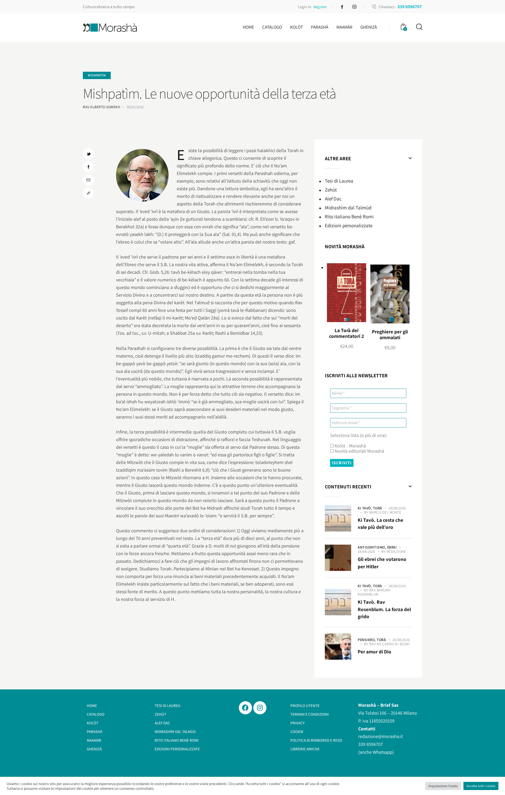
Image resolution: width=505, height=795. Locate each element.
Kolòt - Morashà (350, 445)
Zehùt (331, 190)
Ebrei (392, 547)
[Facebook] (245, 707)
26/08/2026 (401, 639)
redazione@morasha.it (380, 736)
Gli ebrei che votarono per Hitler (382, 563)
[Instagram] (259, 707)
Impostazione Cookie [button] (443, 786)
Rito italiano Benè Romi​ (349, 216)
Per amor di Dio (374, 651)
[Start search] (419, 27)
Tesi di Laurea (339, 181)
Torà (377, 508)
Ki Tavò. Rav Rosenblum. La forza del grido (384, 609)
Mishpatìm (97, 75)
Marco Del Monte (385, 512)
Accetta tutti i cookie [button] (481, 786)
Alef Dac (333, 198)
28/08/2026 (397, 508)
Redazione (396, 551)
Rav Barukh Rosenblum (374, 592)
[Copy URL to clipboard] (88, 193)
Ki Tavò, (365, 508)
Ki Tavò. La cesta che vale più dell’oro (380, 523)
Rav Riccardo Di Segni (389, 644)
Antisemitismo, (372, 547)
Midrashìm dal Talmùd (348, 207)
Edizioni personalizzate (348, 225)
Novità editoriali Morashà (359, 451)
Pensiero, (367, 639)
